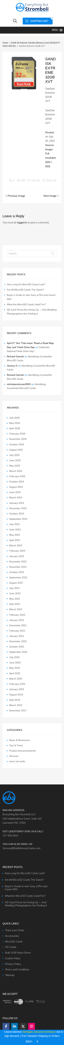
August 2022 (16, 582)
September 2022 (18, 577)
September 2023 (18, 519)
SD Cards (10, 947)
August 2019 (16, 694)
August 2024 (16, 487)
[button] (55, 30)
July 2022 (14, 588)
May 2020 (14, 667)
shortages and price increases (39, 1031)
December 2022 (18, 561)
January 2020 (16, 689)
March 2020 (15, 678)
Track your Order (14, 930)
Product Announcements (22, 750)
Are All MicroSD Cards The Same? (25, 289)
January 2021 (16, 636)
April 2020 (14, 673)
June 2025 (15, 460)
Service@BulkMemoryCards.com (21, 848)
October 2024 (16, 481)
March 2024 (15, 497)
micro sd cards (17, 761)
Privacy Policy (13, 963)
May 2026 (14, 423)
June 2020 (15, 662)
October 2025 (16, 444)
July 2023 (14, 524)
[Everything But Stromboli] (32, 12)
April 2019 (14, 699)
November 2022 (18, 566)
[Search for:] (32, 253)
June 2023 (15, 529)
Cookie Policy (12, 958)
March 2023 (15, 545)
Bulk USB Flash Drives (18, 952)
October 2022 (16, 572)
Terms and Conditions (17, 969)
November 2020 (18, 641)
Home (5, 43)
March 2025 (15, 471)
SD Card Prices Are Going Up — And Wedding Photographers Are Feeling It (26, 904)
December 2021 (18, 625)
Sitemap (9, 975)
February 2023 (17, 550)
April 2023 (14, 540)
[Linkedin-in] (14, 1026)
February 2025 (17, 476)
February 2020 (17, 684)
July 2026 (14, 417)
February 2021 (17, 630)
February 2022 (17, 614)
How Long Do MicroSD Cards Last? (26, 284)
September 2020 (18, 652)
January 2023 (16, 556)
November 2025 (18, 439)
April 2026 (14, 428)
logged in (22, 222)
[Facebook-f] (6, 1026)
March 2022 (15, 609)
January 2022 (16, 620)
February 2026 (17, 433)
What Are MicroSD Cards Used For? (26, 304)
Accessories (12, 935)
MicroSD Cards (14, 941)
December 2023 (18, 508)
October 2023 (16, 513)
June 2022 (15, 593)
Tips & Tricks (16, 745)
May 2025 (14, 465)
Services (13, 756)
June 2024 (15, 492)
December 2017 (18, 710)
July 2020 (14, 657)
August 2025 (16, 449)
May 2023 (14, 534)
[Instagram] (31, 1026)
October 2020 (16, 646)
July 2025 (14, 455)
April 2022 (14, 604)
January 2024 (16, 503)
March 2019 (15, 705)
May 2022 (14, 598)
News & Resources (19, 740)
